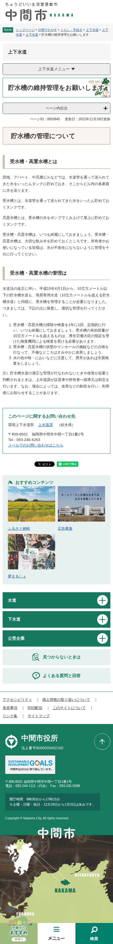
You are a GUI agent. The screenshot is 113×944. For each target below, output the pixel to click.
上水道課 (45, 425)
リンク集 (10, 716)
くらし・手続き (71, 30)
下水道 (14, 619)
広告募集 (65, 528)
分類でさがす (47, 30)
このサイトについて (69, 708)
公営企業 (16, 638)
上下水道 (92, 30)
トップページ (25, 30)
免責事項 (10, 708)
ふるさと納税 (19, 528)
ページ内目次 (56, 108)
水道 (12, 600)
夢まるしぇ (17, 576)
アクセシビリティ (17, 699)
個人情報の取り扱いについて (66, 699)
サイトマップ (39, 716)
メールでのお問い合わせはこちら (35, 445)
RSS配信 (35, 708)
